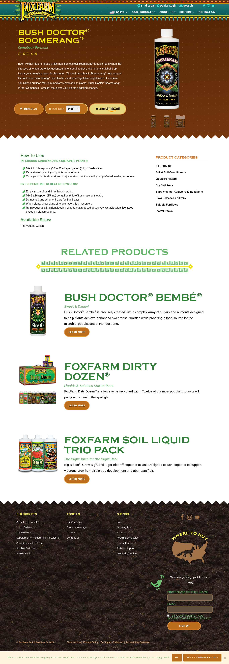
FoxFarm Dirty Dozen (110, 372)
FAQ (119, 522)
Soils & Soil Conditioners (30, 522)
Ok (177, 657)
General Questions (127, 553)
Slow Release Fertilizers (171, 198)
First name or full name (187, 592)
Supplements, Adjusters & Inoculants (179, 191)
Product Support (126, 543)
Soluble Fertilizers (167, 204)
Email (171, 604)
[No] (224, 657)
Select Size (56, 109)
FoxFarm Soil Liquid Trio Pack (127, 445)
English (119, 12)
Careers (71, 532)
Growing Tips (124, 527)
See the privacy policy (202, 657)
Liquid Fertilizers (166, 178)
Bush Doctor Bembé (133, 297)
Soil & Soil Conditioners (171, 172)
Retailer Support (126, 548)
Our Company (74, 522)
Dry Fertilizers (164, 185)
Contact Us (73, 537)
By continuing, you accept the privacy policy (189, 617)
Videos (121, 532)
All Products (163, 165)
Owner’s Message (77, 527)
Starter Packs (164, 211)
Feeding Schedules (128, 537)
